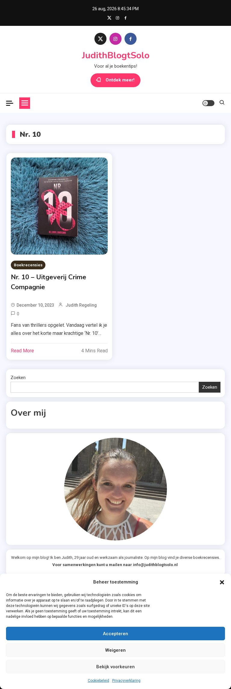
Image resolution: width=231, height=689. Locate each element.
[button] (222, 582)
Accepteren (115, 633)
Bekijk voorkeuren (115, 666)
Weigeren (115, 650)
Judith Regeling (81, 305)
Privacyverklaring (126, 680)
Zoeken (18, 377)
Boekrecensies (28, 265)
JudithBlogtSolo (115, 55)
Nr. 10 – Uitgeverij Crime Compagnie (48, 282)
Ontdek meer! (120, 80)
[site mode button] (208, 103)
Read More (22, 351)
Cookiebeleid (98, 680)
